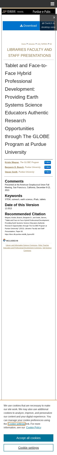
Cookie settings (16, 424)
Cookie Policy (33, 427)
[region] (28, 427)
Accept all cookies (28, 438)
